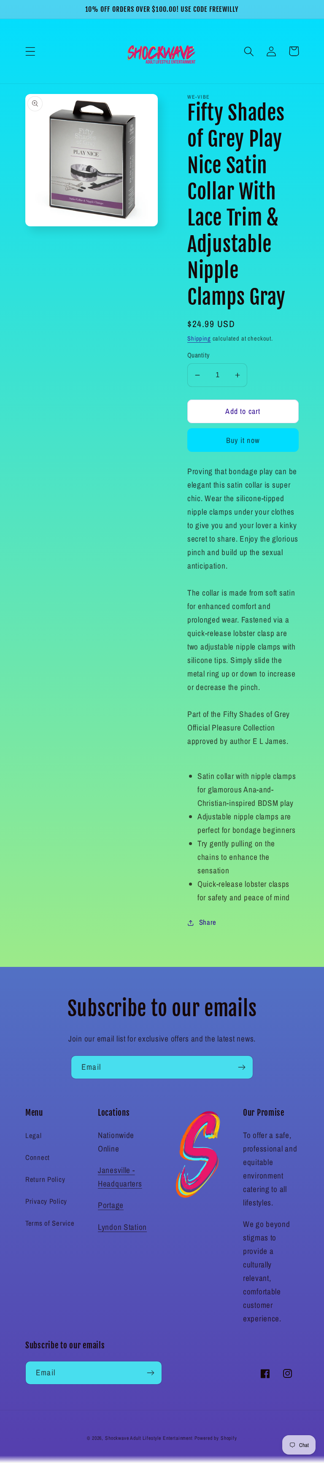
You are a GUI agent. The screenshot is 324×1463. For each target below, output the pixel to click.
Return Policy (45, 1179)
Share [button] (207, 922)
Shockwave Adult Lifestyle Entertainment (149, 1438)
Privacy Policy (46, 1201)
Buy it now (243, 440)
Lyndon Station (122, 1226)
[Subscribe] (241, 1067)
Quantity (198, 355)
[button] (30, 51)
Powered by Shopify (215, 1438)
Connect (37, 1157)
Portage (111, 1205)
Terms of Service (50, 1223)
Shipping (199, 338)
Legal (33, 1135)
